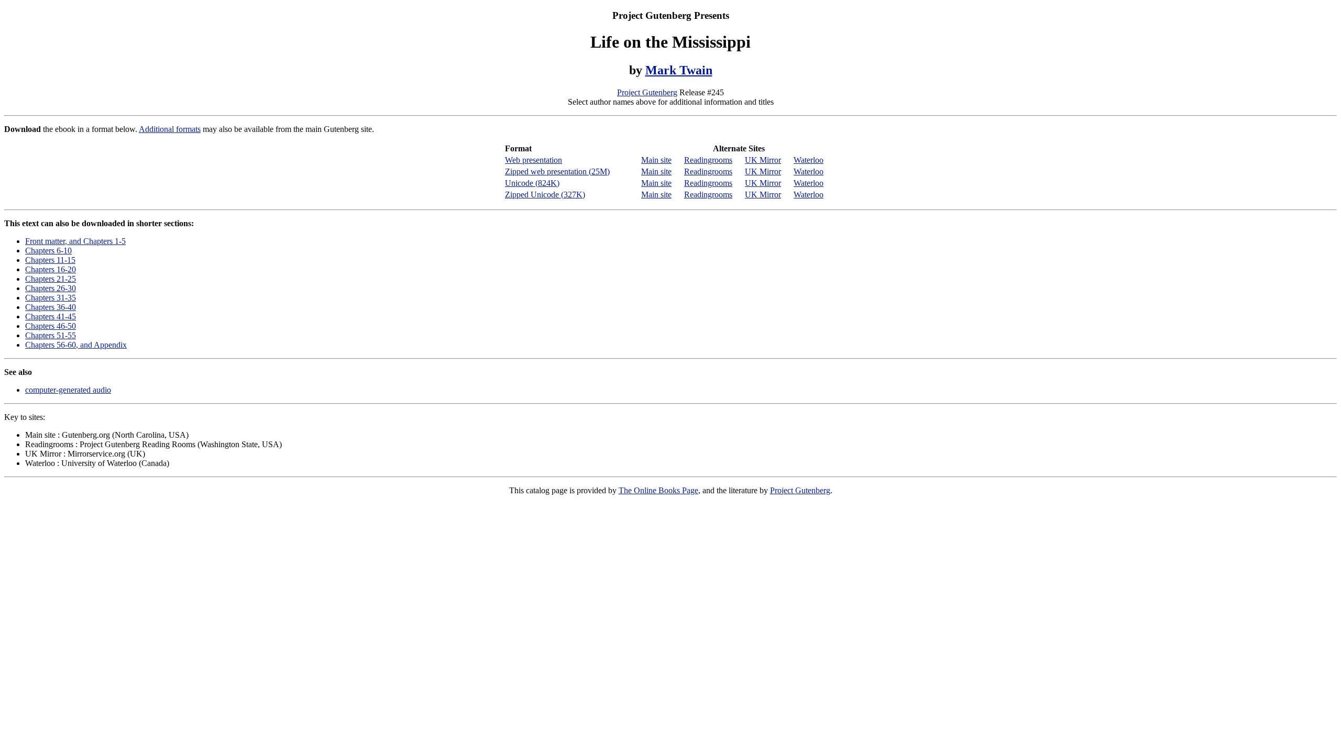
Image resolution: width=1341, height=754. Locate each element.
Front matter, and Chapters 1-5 (75, 241)
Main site (656, 160)
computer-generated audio (68, 389)
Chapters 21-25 (50, 278)
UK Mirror (763, 160)
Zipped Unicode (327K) (545, 194)
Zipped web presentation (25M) (557, 171)
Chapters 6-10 (48, 250)
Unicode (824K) (532, 183)
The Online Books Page (658, 490)
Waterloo (808, 160)
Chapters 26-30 (50, 288)
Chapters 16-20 (50, 269)
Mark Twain (678, 70)
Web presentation (533, 160)
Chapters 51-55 (50, 335)
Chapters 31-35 (50, 297)
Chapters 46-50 (50, 325)
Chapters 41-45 (50, 316)
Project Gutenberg (647, 92)
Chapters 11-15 (50, 260)
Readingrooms (708, 160)
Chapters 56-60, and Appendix (76, 344)
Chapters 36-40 (50, 307)
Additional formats (170, 129)
